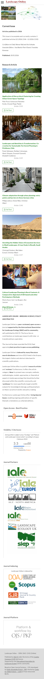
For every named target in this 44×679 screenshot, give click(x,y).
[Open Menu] (2, 2)
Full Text (9, 110)
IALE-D (15, 657)
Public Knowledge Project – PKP (17, 669)
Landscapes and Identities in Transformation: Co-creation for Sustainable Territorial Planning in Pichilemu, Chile (20, 145)
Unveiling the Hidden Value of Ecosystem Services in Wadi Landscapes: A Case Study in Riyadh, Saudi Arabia (21, 245)
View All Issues (7, 307)
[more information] (22, 419)
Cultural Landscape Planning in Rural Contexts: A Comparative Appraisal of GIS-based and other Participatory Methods (20, 294)
